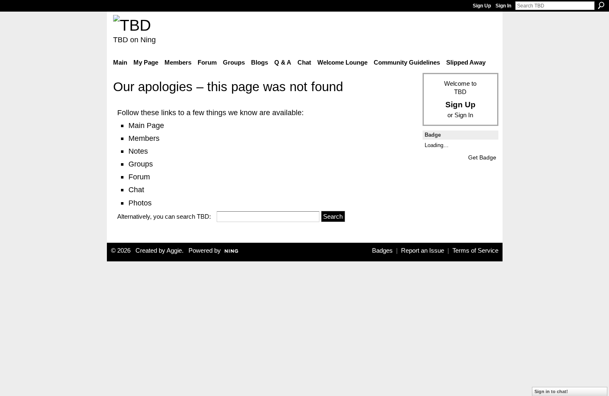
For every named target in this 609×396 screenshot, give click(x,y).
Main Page (146, 125)
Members (144, 138)
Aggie (174, 250)
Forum (139, 176)
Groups (140, 163)
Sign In (503, 6)
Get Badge (482, 157)
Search (601, 5)
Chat (136, 189)
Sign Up (482, 6)
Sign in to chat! (551, 391)
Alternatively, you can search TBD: (164, 216)
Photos (140, 202)
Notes (138, 151)
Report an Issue (422, 250)
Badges (382, 250)
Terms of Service (475, 250)
